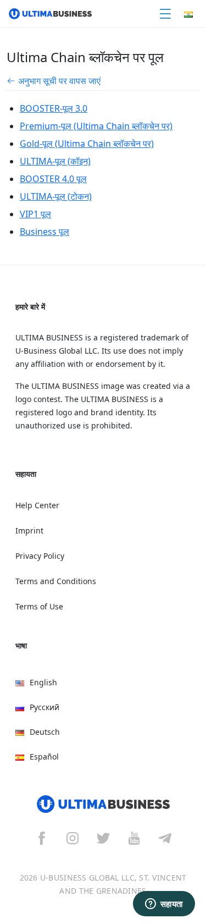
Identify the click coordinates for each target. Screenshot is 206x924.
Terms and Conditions (55, 581)
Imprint (29, 530)
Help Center (37, 505)
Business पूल (44, 232)
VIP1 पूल (35, 214)
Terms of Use (39, 606)
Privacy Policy (39, 556)
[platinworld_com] (164, 838)
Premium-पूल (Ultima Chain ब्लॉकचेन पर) (96, 126)
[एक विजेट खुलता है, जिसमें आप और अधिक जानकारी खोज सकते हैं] (163, 905)
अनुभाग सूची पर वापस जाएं (59, 80)
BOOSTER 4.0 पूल (53, 179)
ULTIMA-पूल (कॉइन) (55, 161)
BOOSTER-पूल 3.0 (53, 108)
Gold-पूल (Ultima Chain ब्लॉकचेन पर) (87, 144)
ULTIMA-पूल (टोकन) (56, 196)
